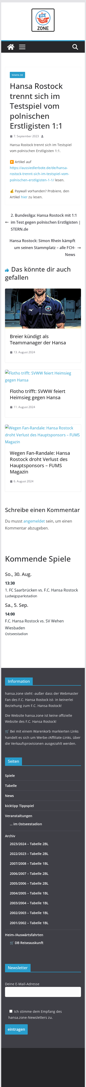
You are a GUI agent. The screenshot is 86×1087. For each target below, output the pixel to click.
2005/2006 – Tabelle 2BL (29, 883)
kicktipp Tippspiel (19, 805)
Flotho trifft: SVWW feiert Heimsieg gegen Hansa (37, 394)
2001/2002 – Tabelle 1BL (29, 923)
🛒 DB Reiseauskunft (26, 942)
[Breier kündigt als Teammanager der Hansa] (43, 292)
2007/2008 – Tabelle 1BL (29, 863)
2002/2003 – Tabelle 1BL (29, 913)
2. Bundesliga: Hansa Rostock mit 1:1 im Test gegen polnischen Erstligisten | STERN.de (46, 222)
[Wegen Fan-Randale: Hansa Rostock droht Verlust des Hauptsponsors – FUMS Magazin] (43, 428)
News (9, 795)
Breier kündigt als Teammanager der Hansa (38, 339)
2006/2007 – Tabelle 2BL (29, 873)
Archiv (10, 836)
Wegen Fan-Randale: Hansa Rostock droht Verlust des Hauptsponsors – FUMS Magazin (40, 462)
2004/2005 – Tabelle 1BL (29, 893)
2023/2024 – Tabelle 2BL (29, 844)
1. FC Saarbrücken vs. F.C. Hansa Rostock (41, 590)
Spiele (10, 775)
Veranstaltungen (18, 816)
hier (24, 197)
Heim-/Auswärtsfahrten (24, 935)
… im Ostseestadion (26, 824)
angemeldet (34, 521)
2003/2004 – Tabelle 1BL (29, 903)
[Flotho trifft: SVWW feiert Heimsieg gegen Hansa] (43, 373)
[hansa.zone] (10, 47)
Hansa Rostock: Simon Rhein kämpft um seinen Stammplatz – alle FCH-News (42, 247)
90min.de (17, 75)
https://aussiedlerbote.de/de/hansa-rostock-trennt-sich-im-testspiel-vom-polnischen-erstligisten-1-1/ (39, 173)
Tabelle (11, 785)
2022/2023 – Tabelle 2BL (29, 853)
